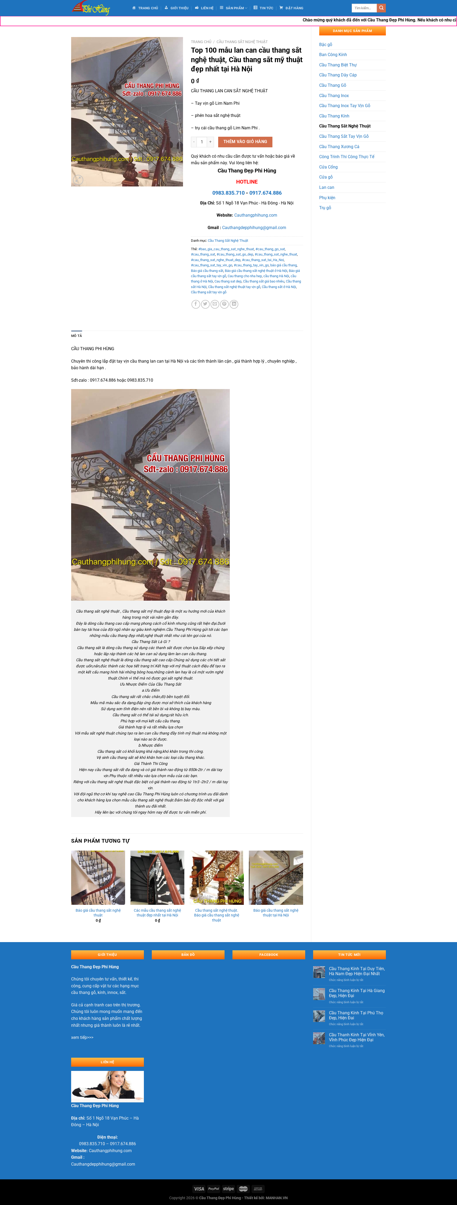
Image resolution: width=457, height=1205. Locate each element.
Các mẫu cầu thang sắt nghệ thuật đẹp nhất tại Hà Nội (157, 913)
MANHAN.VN (277, 1198)
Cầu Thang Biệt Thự (338, 64)
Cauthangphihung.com (255, 215)
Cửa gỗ (326, 177)
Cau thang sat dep (227, 281)
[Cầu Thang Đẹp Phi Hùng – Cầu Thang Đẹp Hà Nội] (97, 8)
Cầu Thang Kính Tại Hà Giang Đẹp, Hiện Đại (357, 993)
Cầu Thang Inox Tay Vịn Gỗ (344, 105)
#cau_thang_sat (203, 254)
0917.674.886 (265, 193)
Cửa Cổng (328, 167)
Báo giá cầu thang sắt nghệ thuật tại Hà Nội (275, 913)
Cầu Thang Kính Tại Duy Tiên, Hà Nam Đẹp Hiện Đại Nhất (357, 971)
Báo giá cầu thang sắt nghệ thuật (98, 913)
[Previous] (71, 892)
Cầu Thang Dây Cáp (338, 74)
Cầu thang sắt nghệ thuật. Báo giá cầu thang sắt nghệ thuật (216, 915)
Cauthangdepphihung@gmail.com (254, 227)
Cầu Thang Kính (334, 115)
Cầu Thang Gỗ (332, 85)
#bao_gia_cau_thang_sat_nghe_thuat (226, 249)
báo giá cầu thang (283, 265)
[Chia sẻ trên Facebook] (195, 304)
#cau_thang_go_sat (270, 249)
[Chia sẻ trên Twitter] (205, 304)
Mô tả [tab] (76, 336)
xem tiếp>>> (82, 1037)
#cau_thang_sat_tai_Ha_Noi (263, 260)
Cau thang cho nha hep (245, 276)
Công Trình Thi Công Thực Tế (346, 156)
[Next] (303, 892)
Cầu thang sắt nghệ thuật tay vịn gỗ (234, 287)
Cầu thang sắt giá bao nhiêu (263, 281)
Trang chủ (201, 42)
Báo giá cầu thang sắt (207, 271)
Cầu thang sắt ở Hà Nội (279, 287)
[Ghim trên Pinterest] (224, 304)
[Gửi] (381, 8)
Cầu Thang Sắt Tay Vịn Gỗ (344, 136)
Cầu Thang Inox (334, 95)
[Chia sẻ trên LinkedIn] (234, 304)
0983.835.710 (228, 193)
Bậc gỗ (325, 44)
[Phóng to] (78, 180)
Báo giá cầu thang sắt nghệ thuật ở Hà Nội (256, 271)
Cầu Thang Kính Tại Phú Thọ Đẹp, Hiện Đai (356, 1015)
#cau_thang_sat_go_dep (235, 254)
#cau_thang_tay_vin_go (251, 265)
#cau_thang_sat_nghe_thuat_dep (215, 260)
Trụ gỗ (325, 207)
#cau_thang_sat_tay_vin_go (211, 265)
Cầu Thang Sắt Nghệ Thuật (345, 126)
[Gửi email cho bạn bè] (215, 304)
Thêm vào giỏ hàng (245, 141)
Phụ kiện (327, 197)
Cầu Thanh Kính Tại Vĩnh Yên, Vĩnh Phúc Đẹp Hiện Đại (357, 1037)
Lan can (326, 187)
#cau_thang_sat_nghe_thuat (276, 254)
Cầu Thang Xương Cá (339, 146)
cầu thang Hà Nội (276, 276)
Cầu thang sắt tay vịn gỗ (208, 292)
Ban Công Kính (333, 54)
